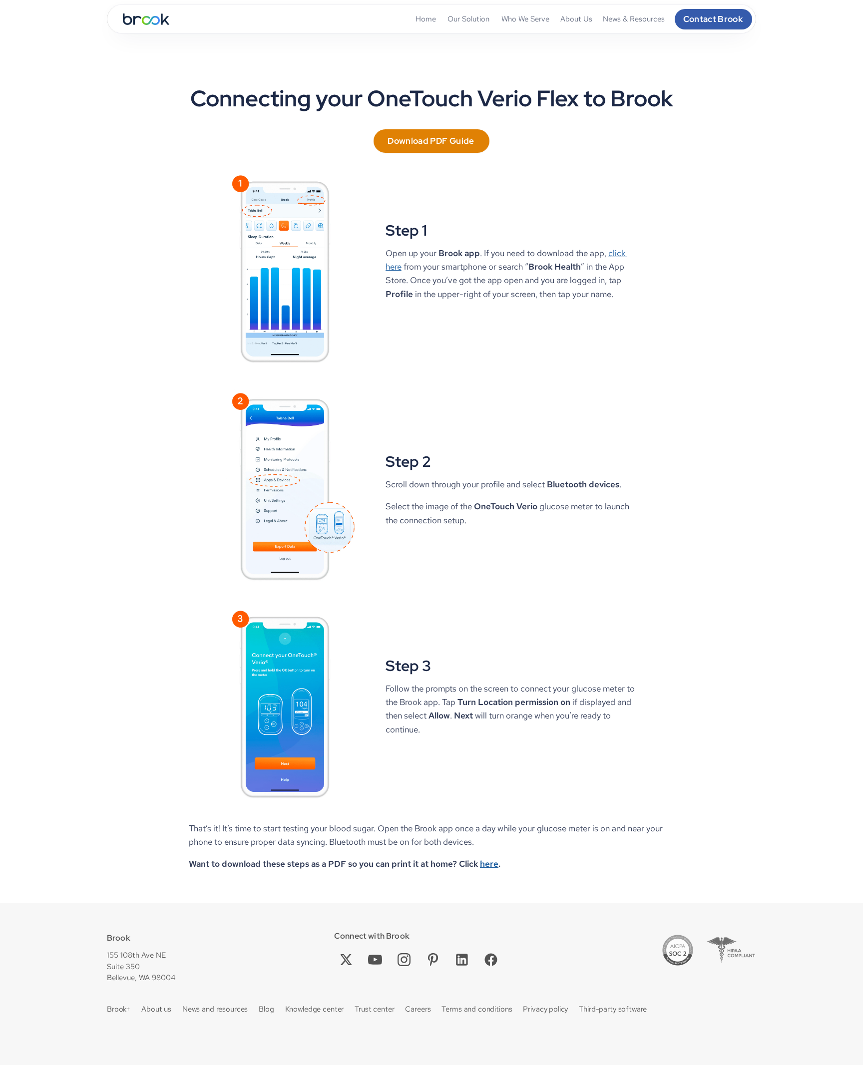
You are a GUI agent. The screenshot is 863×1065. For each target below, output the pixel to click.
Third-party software (613, 1009)
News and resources (215, 1009)
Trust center (374, 1009)
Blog (266, 1009)
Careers (418, 1009)
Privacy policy (545, 1009)
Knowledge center (314, 1009)
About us (156, 1009)
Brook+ (118, 1009)
